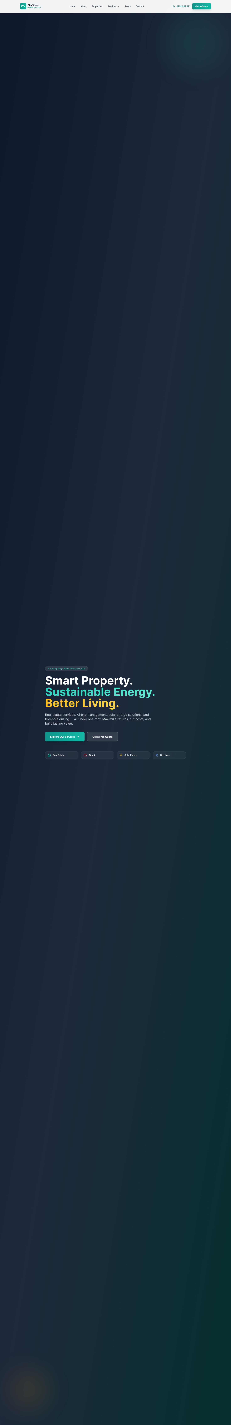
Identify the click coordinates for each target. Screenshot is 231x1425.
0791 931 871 (183, 6)
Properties (97, 6)
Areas (128, 6)
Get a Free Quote (102, 736)
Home (72, 6)
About (83, 6)
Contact (140, 6)
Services (111, 6)
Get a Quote (201, 6)
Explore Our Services (62, 736)
